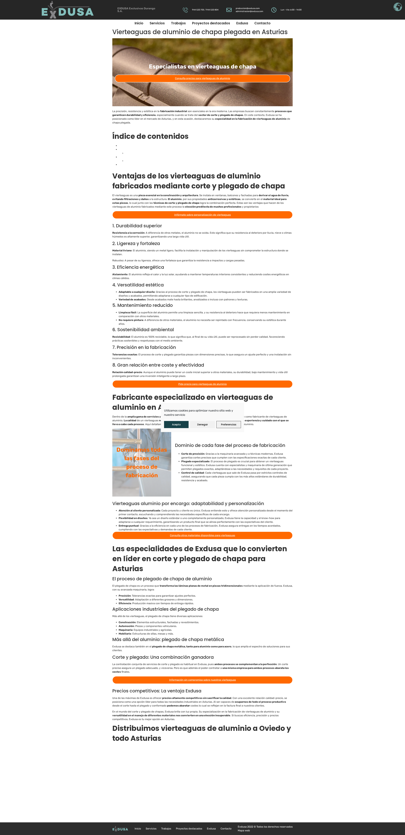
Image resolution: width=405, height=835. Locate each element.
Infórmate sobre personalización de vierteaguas (202, 214)
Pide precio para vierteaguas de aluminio (202, 384)
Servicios (157, 23)
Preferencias (228, 424)
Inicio (139, 23)
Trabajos (178, 23)
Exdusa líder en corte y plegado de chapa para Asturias (151, 157)
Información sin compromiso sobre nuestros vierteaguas (202, 679)
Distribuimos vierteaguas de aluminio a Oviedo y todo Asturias (155, 164)
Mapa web (244, 830)
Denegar (202, 424)
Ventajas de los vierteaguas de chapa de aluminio (148, 145)
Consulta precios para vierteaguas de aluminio (202, 78)
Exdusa (242, 23)
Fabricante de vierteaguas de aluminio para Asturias (150, 149)
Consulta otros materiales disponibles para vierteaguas (202, 535)
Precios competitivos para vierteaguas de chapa (153, 160)
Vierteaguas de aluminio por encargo (147, 153)
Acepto (176, 424)
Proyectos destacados (211, 23)
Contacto (262, 23)
